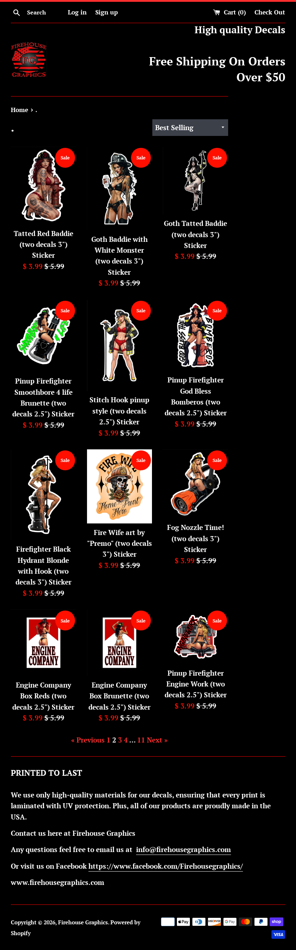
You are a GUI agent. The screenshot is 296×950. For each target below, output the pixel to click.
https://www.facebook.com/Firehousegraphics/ (165, 865)
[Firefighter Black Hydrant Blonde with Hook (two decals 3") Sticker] (43, 494)
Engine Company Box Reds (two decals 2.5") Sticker (43, 695)
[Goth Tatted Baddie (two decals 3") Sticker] (195, 180)
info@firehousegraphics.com (183, 849)
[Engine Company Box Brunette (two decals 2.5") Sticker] (119, 642)
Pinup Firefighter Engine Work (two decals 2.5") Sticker (196, 683)
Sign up (106, 12)
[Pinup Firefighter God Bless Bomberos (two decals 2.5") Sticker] (195, 335)
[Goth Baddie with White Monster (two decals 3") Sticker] (119, 188)
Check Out (269, 12)
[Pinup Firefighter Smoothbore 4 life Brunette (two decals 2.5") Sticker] (43, 336)
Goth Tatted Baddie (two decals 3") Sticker (195, 234)
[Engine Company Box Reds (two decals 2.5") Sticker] (43, 642)
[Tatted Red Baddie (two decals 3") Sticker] (43, 185)
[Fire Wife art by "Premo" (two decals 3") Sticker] (119, 486)
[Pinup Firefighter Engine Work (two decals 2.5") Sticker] (195, 636)
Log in (77, 12)
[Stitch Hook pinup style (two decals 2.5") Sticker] (119, 345)
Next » (157, 739)
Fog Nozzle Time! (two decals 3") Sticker (195, 538)
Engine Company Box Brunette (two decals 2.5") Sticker (119, 695)
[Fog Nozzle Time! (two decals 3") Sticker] (195, 483)
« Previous (88, 739)
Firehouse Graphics (83, 922)
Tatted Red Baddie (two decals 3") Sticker (43, 244)
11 (141, 739)
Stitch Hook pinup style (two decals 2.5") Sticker (119, 410)
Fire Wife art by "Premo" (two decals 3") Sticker (119, 543)
